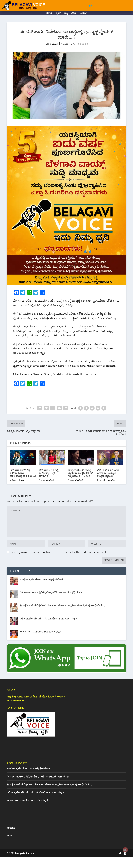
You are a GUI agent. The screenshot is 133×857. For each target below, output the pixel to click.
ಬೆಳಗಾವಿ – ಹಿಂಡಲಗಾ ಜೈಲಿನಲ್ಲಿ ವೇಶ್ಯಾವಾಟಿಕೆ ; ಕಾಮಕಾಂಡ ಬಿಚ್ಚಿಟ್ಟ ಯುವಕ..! (52, 592)
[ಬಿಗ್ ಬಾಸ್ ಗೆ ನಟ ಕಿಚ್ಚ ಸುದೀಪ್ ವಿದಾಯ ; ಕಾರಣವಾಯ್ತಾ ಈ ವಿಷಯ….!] (23, 457)
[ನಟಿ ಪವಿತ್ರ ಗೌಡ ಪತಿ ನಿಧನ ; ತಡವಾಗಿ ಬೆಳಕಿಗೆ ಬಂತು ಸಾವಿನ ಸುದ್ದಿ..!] (14, 621)
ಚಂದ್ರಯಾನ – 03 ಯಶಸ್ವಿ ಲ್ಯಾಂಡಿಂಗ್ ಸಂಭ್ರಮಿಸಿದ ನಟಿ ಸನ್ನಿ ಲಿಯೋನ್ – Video (80, 472)
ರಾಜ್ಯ (66, 13)
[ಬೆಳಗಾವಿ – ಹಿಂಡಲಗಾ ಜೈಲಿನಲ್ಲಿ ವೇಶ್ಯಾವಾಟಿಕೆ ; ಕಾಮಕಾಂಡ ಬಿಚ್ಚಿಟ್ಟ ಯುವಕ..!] (14, 594)
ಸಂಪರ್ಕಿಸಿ (11, 827)
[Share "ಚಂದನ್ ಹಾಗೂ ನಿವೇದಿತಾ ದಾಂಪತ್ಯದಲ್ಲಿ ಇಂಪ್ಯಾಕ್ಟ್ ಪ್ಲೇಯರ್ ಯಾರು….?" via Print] (66, 408)
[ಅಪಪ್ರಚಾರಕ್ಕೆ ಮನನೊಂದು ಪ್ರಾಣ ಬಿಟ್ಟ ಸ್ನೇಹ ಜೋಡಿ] (14, 581)
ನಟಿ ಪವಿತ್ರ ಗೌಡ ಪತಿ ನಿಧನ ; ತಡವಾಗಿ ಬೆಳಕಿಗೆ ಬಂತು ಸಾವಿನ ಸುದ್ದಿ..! (48, 618)
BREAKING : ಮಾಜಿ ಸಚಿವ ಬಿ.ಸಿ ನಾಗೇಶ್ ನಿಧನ (40, 631)
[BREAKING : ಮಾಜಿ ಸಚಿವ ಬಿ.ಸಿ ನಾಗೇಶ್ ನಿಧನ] (14, 634)
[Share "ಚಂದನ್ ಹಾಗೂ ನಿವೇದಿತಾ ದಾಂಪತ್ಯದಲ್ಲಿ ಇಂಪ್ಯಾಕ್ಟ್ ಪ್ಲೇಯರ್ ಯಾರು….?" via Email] (59, 408)
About (10, 835)
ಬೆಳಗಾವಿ (49, 13)
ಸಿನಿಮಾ (64, 43)
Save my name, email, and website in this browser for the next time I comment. (59, 552)
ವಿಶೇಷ (73, 13)
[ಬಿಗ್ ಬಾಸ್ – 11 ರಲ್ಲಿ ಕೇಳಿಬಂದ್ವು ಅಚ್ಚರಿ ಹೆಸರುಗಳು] (52, 457)
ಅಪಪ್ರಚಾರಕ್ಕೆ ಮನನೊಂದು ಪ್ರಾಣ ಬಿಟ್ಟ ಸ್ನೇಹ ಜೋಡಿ (41, 579)
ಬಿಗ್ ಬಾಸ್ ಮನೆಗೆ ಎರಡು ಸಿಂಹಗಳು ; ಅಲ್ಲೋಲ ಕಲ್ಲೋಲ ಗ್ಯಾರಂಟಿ (108, 472)
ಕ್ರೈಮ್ (58, 13)
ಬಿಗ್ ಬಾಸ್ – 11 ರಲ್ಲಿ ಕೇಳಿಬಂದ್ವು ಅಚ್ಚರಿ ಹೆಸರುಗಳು (48, 472)
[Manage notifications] (125, 849)
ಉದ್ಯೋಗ (83, 13)
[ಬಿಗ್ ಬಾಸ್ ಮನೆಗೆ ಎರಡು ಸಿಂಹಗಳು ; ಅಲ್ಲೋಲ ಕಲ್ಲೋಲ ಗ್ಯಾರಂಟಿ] (110, 457)
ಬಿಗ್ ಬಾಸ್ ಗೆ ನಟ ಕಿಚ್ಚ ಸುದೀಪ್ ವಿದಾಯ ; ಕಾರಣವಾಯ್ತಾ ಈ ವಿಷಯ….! (23, 472)
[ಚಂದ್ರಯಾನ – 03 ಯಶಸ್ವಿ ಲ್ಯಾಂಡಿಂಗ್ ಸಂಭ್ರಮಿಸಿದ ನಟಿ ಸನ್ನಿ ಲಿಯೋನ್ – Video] (81, 457)
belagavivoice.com (25, 853)
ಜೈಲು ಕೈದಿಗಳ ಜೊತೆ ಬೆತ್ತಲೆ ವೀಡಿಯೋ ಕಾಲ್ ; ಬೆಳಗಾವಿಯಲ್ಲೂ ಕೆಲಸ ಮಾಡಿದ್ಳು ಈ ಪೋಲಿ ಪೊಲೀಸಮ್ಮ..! (63, 605)
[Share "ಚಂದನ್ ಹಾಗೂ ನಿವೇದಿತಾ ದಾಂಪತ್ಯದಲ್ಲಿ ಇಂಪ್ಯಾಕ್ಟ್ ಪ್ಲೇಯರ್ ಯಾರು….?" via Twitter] (46, 408)
